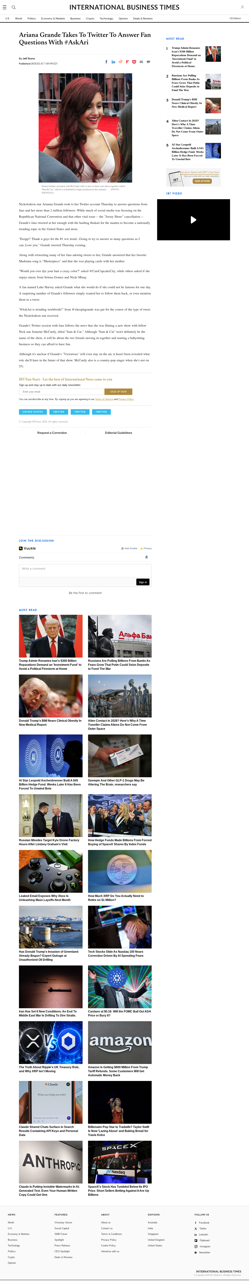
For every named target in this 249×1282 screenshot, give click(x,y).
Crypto (90, 18)
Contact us (107, 1228)
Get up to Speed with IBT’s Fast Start (199, 172)
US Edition (235, 18)
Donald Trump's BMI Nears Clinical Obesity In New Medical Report (187, 103)
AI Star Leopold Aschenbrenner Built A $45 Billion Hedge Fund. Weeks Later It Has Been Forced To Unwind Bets (50, 784)
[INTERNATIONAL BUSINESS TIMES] (124, 8)
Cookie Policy (108, 1245)
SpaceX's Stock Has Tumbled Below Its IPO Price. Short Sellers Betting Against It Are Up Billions (118, 1190)
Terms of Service (104, 399)
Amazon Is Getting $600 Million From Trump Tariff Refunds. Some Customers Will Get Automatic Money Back (118, 1071)
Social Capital (62, 1228)
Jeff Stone (29, 58)
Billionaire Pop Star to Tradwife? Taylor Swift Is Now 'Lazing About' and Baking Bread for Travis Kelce (118, 1131)
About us (106, 1222)
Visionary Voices (63, 1222)
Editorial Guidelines (118, 432)
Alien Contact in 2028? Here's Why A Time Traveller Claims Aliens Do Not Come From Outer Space (117, 724)
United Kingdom (156, 1240)
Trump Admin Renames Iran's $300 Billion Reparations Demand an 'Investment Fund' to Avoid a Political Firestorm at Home (50, 664)
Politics (32, 18)
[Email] (141, 61)
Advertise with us (110, 1251)
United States (155, 1245)
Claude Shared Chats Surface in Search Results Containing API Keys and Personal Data (48, 1131)
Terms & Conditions (111, 1234)
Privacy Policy (126, 399)
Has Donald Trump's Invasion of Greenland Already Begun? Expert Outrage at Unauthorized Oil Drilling (48, 955)
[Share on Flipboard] (127, 61)
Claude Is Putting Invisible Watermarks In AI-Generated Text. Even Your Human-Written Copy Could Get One (49, 1190)
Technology (106, 18)
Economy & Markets (53, 18)
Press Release (62, 1245)
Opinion (123, 18)
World (18, 18)
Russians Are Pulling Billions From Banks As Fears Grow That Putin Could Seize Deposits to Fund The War (119, 664)
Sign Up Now (202, 181)
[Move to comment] (148, 61)
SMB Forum (61, 1234)
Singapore (153, 1234)
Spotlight (59, 1240)
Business (75, 18)
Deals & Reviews (143, 18)
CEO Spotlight (62, 1251)
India (150, 1228)
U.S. (7, 18)
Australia (152, 1222)
